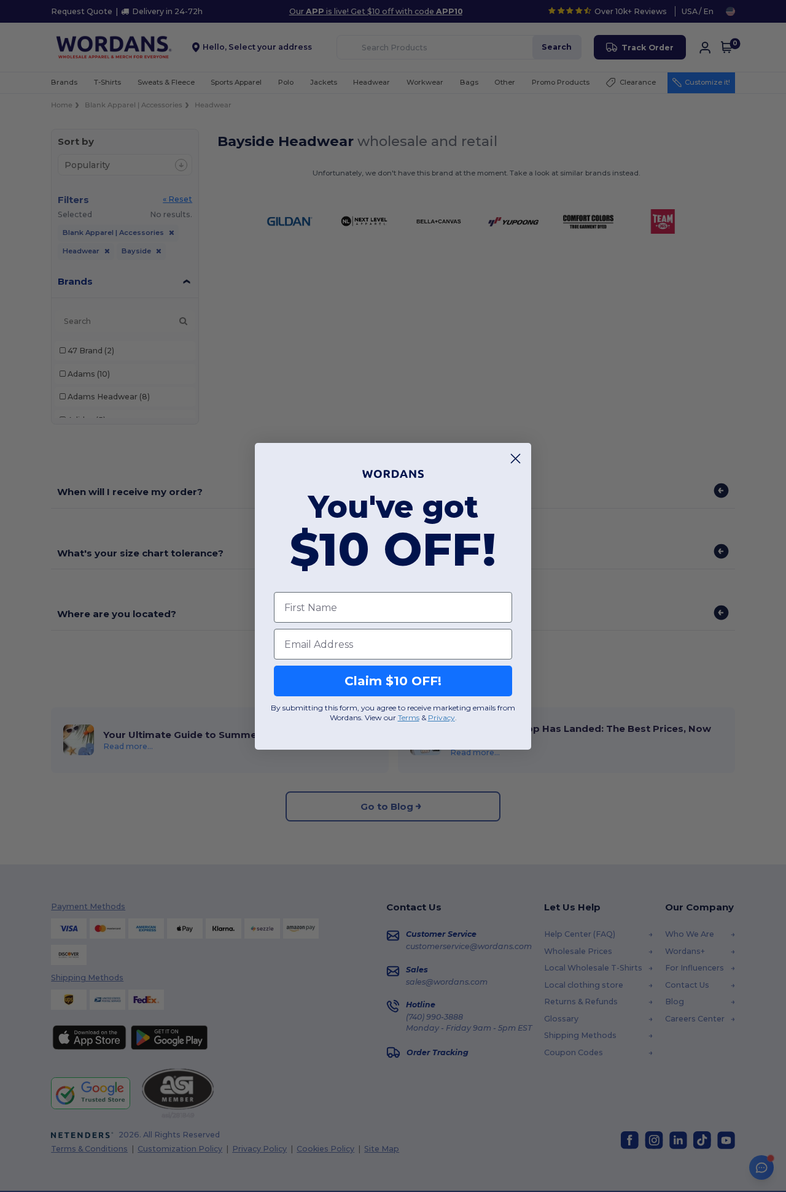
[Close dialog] (515, 458)
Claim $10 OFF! (393, 681)
